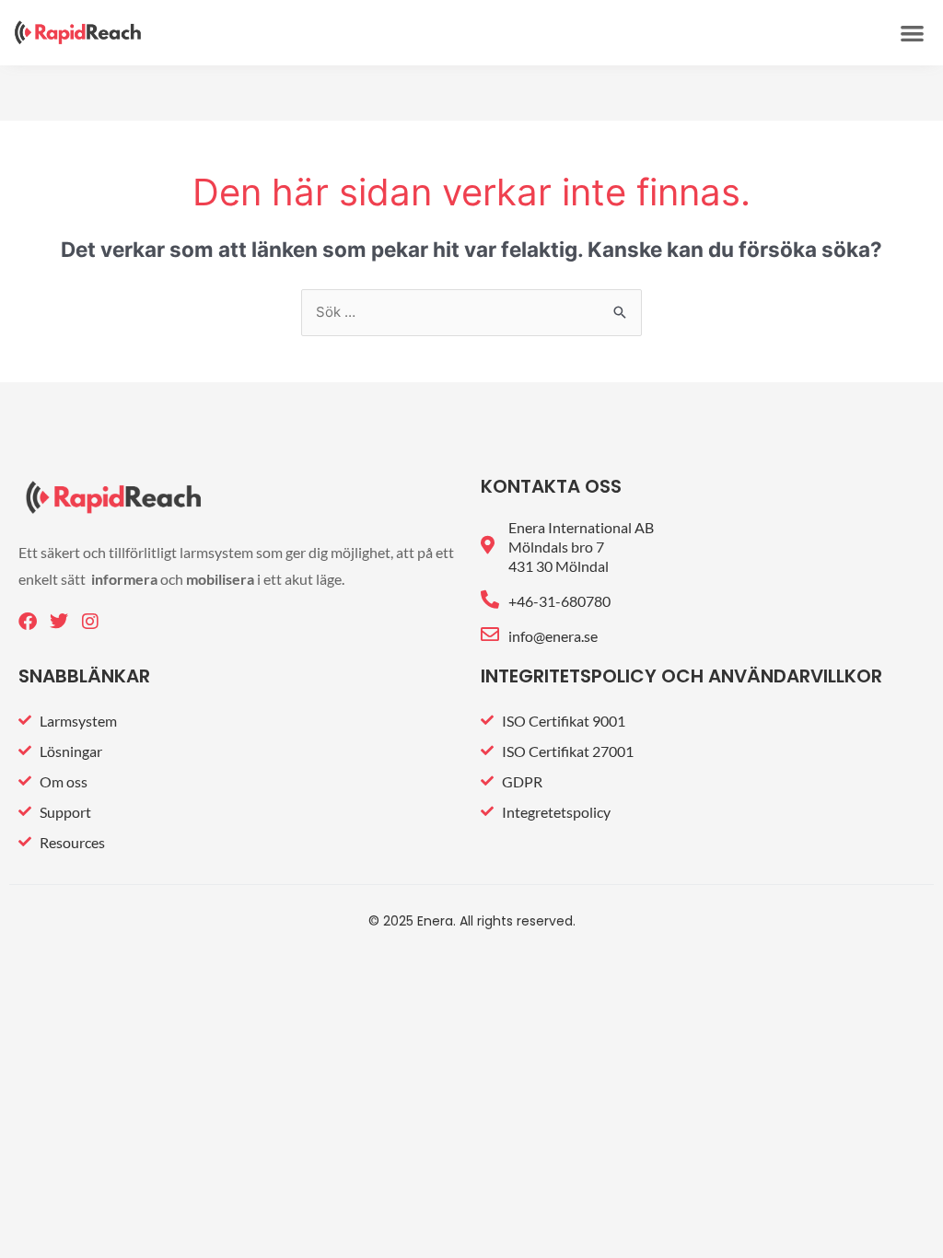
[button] (912, 33)
